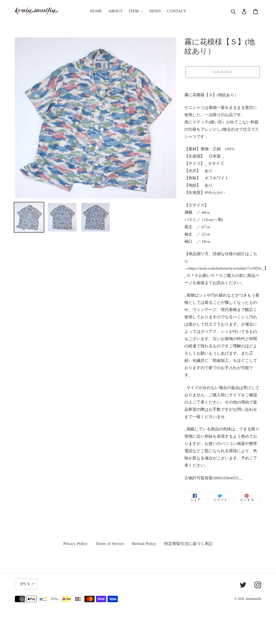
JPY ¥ (25, 584)
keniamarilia (253, 599)
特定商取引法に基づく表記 (188, 543)
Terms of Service (110, 543)
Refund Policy (144, 543)
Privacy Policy (75, 543)
